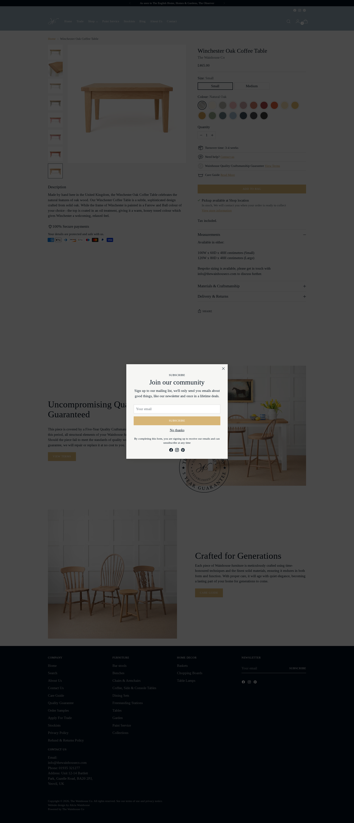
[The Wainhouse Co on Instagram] (177, 451)
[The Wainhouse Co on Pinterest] (183, 451)
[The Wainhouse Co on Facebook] (171, 451)
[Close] (223, 368)
